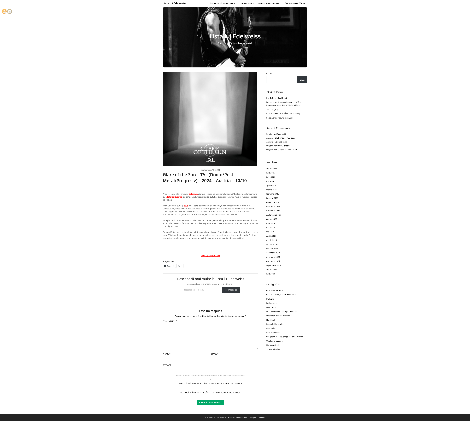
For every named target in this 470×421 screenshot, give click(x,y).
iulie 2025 (270, 223)
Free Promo (271, 307)
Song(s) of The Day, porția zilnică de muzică (284, 336)
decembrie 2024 (273, 252)
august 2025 (271, 219)
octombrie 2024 (273, 261)
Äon (186, 205)
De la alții (270, 299)
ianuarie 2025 (272, 248)
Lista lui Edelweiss (174, 3)
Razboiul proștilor (283, 145)
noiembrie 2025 (273, 206)
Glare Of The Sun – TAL (210, 255)
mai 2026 (270, 181)
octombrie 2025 (273, 210)
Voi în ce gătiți (272, 109)
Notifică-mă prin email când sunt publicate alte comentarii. (210, 383)
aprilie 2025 (271, 236)
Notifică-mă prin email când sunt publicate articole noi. (210, 392)
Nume (166, 353)
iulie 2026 (270, 173)
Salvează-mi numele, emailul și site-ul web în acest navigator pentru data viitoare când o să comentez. (211, 375)
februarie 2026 (272, 194)
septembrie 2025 (273, 215)
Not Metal (270, 320)
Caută (269, 73)
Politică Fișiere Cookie (294, 3)
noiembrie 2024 (273, 257)
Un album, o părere (274, 341)
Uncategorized (272, 345)
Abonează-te (231, 289)
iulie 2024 (270, 274)
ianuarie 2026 (272, 198)
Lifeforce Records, (174, 197)
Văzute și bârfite (273, 349)
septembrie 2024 (273, 265)
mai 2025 (270, 231)
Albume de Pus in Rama (268, 3)
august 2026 (271, 168)
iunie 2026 (270, 177)
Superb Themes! (258, 417)
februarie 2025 (272, 244)
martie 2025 (271, 240)
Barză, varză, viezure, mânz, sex (279, 118)
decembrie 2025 (273, 202)
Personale (270, 328)
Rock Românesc (273, 332)
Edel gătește (271, 303)
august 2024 (271, 269)
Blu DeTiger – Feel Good (276, 98)
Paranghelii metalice (274, 324)
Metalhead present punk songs (279, 315)
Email (214, 353)
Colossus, (193, 194)
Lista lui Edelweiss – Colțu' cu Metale (281, 311)
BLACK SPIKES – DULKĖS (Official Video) (283, 113)
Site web (167, 365)
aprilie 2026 (271, 185)
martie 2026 (271, 189)
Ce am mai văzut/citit (275, 290)
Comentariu (170, 321)
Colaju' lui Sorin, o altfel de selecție (280, 294)
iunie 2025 (270, 227)
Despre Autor (247, 3)
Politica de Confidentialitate (223, 3)
